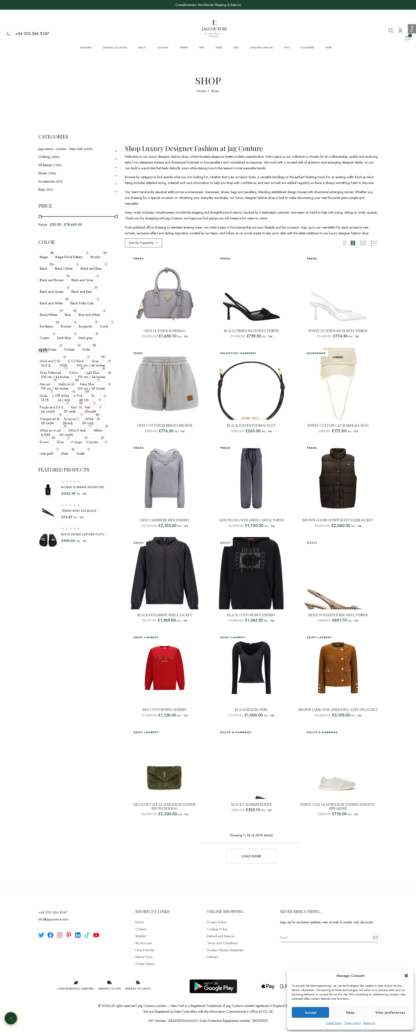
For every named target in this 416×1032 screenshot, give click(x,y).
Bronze (66, 326)
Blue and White (89, 314)
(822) (59, 181)
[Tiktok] (87, 935)
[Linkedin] (78, 935)
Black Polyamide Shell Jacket (164, 615)
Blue (68, 314)
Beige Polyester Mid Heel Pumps (338, 615)
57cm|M (90, 411)
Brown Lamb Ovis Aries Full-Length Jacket (338, 710)
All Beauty (45, 165)
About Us (369, 1023)
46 (109, 373)
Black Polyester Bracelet (251, 426)
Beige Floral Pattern (69, 257)
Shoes (42, 173)
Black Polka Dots (82, 303)
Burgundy (85, 326)
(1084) (52, 173)
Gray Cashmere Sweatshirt (164, 520)
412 (75, 310)
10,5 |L (46, 365)
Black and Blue (91, 268)
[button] (406, 975)
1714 (51, 264)
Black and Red (81, 291)
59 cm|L (88, 423)
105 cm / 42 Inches (55, 377)
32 (58, 419)
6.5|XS (46, 434)
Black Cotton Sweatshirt (251, 615)
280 (52, 253)
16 (96, 287)
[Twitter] (41, 935)
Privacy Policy (352, 1023)
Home (201, 91)
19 (97, 333)
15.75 (45, 400)
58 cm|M (47, 423)
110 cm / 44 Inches (91, 377)
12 (68, 276)
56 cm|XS (48, 411)
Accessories (46, 181)
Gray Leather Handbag (164, 331)
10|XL (64, 365)
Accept (310, 1012)
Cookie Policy (334, 1023)
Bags (41, 189)
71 (109, 361)
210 (103, 357)
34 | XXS (64, 400)
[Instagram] (60, 935)
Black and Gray (82, 280)
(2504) (55, 157)
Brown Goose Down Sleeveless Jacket (337, 520)
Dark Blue (64, 337)
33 (73, 384)
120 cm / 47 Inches (91, 388)
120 (105, 253)
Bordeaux (46, 326)
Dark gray (85, 337)
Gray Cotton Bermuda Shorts (164, 426)
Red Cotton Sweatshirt (165, 710)
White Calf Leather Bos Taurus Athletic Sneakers (338, 807)
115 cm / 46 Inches (54, 388)
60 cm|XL (66, 434)
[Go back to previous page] (10, 1018)
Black (43, 268)
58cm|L (68, 423)
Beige (44, 257)
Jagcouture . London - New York (60, 148)
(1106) (57, 165)
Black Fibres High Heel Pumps (251, 331)
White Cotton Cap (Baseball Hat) (338, 426)
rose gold (46, 453)
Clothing (44, 156)
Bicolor (96, 257)
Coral (104, 326)
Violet (80, 453)
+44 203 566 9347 (32, 33)
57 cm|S (70, 411)
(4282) (88, 149)
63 (73, 373)
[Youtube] (96, 935)
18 (98, 419)
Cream (44, 337)
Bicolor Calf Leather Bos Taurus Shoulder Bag (164, 807)
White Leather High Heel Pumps (337, 331)
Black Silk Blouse (251, 710)
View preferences (390, 1012)
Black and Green (52, 291)
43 (61, 310)
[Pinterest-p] (69, 935)
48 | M (83, 400)
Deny (350, 1012)
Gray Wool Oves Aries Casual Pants (251, 520)
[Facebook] (50, 935)
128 (94, 345)
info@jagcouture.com (53, 919)
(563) (49, 189)
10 (79, 345)
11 (97, 322)
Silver (65, 453)
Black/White (48, 314)
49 (73, 449)
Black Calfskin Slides (251, 805)
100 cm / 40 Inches (91, 365)
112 (92, 396)
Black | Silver (64, 268)
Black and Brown (52, 280)
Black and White (51, 303)
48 (67, 299)
